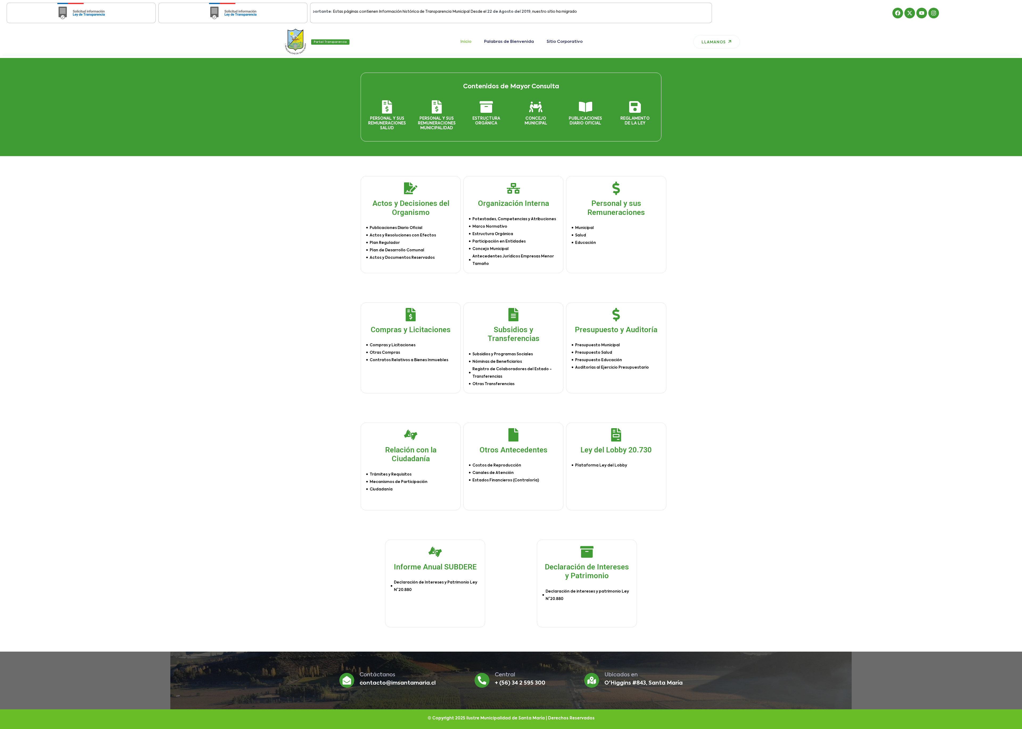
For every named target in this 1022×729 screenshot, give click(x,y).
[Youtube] (921, 13)
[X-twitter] (909, 13)
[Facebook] (897, 13)
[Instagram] (933, 13)
